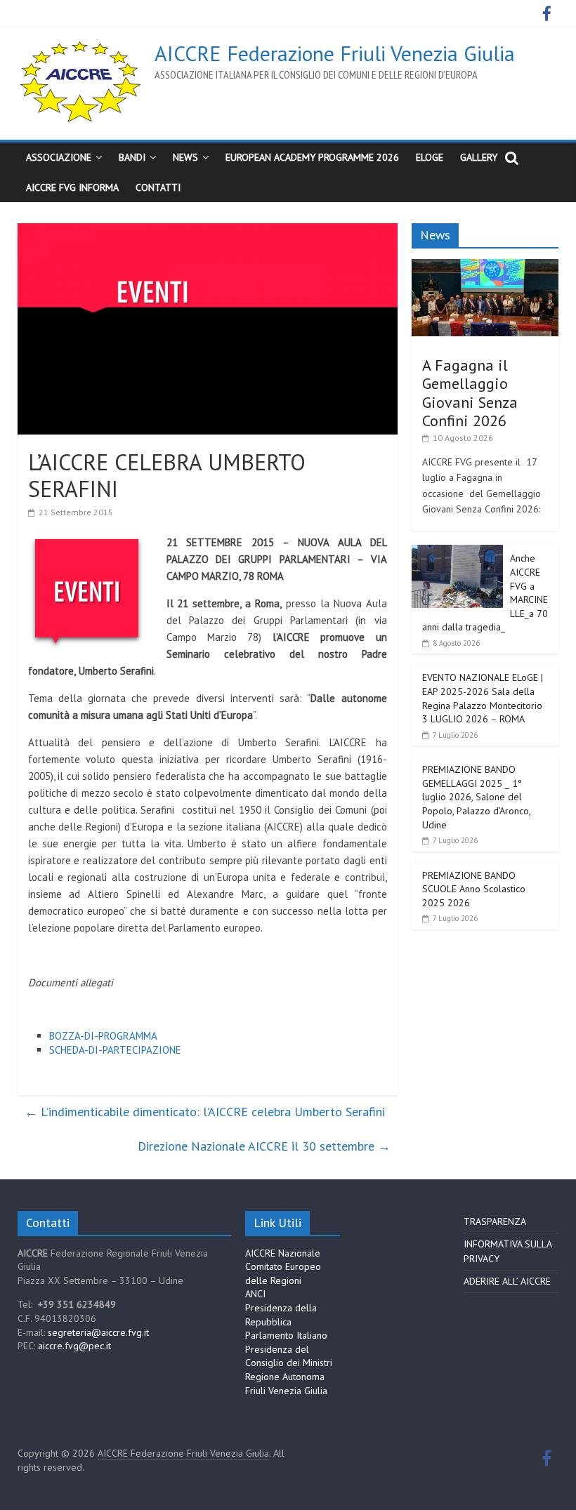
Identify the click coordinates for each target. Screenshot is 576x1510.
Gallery (478, 157)
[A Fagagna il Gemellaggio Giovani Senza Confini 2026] (485, 266)
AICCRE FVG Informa (72, 187)
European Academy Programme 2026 (312, 157)
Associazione (58, 157)
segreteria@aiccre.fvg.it (98, 1332)
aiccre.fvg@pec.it (74, 1345)
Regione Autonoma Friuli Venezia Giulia (286, 1383)
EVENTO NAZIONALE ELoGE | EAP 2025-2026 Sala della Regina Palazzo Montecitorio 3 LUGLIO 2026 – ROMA (482, 698)
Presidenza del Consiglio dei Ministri (288, 1356)
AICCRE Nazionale (282, 1253)
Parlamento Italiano (286, 1335)
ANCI (255, 1293)
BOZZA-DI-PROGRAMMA (103, 1035)
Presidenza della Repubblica (281, 1315)
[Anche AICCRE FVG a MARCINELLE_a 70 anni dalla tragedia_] (457, 552)
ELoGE (429, 157)
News (185, 157)
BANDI (132, 157)
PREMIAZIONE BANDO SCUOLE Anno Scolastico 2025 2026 (473, 889)
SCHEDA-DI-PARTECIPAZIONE (115, 1050)
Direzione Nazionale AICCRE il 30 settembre (264, 1146)
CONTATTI (158, 187)
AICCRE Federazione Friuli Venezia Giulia (335, 53)
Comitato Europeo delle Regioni (283, 1273)
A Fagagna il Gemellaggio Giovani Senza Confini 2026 (470, 392)
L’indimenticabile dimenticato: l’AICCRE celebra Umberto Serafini (205, 1112)
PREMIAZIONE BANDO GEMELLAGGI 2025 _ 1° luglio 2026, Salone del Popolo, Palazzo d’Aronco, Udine (476, 796)
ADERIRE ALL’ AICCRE (507, 1281)
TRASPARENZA (495, 1221)
